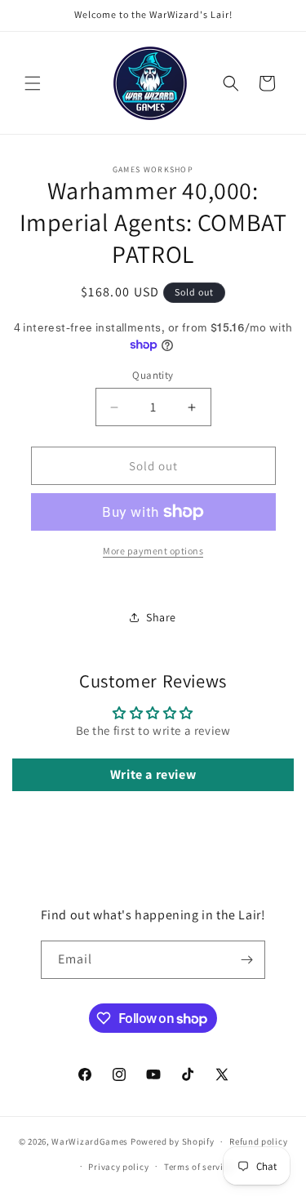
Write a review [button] (153, 774)
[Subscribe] (246, 960)
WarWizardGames (89, 1141)
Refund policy (258, 1141)
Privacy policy (118, 1166)
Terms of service (198, 1166)
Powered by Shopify (173, 1141)
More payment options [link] (153, 551)
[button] (33, 83)
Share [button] (161, 617)
